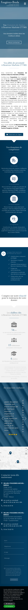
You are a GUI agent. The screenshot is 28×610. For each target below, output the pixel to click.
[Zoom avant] (26, 448)
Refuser (10, 603)
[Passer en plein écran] (26, 454)
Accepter (10, 606)
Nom (5, 540)
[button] (10, 453)
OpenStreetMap (24, 469)
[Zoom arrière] (26, 451)
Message (7, 558)
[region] (14, 458)
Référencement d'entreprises (10, 376)
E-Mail (6, 552)
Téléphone (7, 546)
